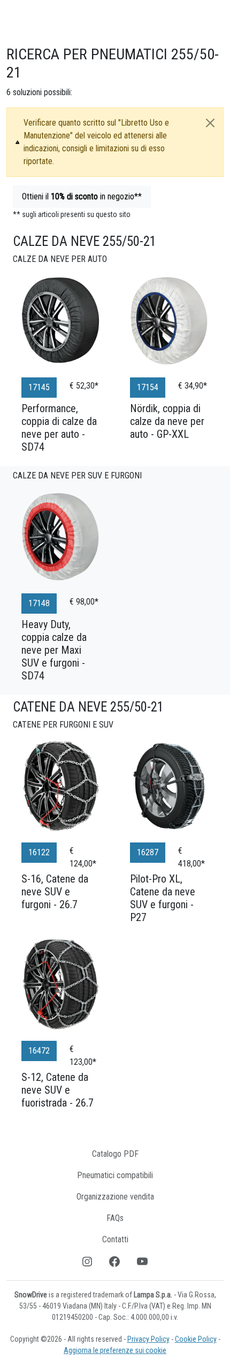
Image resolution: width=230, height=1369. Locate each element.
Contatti (115, 1239)
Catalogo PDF (115, 1154)
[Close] (210, 123)
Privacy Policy (148, 1339)
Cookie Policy (196, 1339)
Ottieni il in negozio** (82, 196)
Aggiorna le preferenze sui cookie (115, 1350)
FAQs (115, 1218)
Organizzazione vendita (115, 1197)
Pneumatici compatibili (115, 1175)
